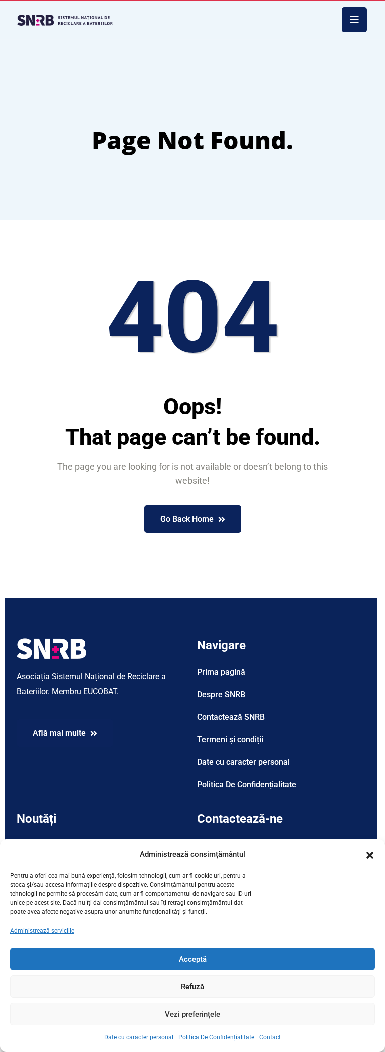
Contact (270, 1037)
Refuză (192, 986)
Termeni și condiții (230, 739)
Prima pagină (221, 672)
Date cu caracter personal (138, 1037)
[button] (370, 854)
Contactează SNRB (231, 717)
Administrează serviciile (42, 930)
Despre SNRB (221, 694)
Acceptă (193, 959)
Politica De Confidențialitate (216, 1037)
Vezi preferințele (192, 1014)
